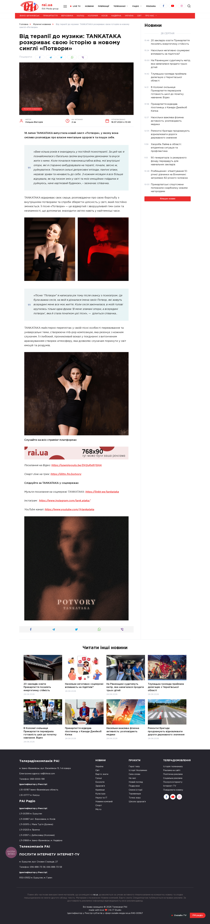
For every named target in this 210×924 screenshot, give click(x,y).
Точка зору (135, 798)
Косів (105, 16)
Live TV (77, 6)
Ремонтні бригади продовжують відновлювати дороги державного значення (166, 731)
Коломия (93, 16)
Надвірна (116, 16)
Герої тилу (134, 766)
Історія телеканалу (173, 766)
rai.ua (47, 5)
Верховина (67, 16)
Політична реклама (173, 774)
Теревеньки (135, 794)
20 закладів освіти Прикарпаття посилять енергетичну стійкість (37, 687)
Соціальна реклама (172, 778)
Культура (100, 794)
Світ (139, 16)
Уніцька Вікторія (34, 121)
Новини (89, 6)
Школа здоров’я (137, 802)
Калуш (80, 16)
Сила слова (134, 774)
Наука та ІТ (101, 798)
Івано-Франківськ (29, 16)
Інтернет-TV (169, 786)
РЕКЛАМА (151, 6)
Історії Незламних (138, 770)
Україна (129, 16)
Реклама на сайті (171, 770)
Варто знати (101, 774)
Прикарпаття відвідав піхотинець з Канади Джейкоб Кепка (83, 731)
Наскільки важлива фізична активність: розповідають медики (122, 731)
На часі (132, 778)
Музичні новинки (32, 109)
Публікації (103, 6)
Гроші (98, 778)
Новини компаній (104, 802)
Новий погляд (136, 782)
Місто (98, 809)
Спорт (98, 805)
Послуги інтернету (172, 782)
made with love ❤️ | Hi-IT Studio (105, 910)
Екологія (99, 782)
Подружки (134, 786)
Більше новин (167, 199)
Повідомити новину (173, 790)
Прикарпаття (50, 16)
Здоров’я (100, 786)
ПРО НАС (149, 16)
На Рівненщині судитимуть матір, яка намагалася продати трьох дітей (125, 687)
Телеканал (119, 6)
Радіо (135, 6)
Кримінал (100, 790)
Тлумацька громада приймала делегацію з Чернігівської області (166, 687)
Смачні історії (135, 790)
